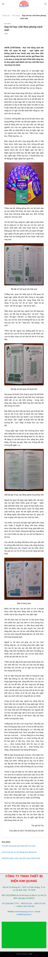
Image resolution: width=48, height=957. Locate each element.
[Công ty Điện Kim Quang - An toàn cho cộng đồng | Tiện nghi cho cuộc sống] (24, 4)
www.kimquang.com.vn (24, 912)
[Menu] (3, 4)
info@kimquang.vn (24, 914)
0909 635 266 (26, 903)
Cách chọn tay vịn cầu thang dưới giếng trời (19, 852)
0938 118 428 (39, 903)
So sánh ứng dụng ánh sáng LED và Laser (18, 846)
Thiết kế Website (22, 954)
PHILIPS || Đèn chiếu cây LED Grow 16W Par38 (21, 858)
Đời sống (16, 15)
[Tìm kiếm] (45, 4)
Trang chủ (6, 15)
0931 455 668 (28, 906)
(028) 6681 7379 (12, 903)
